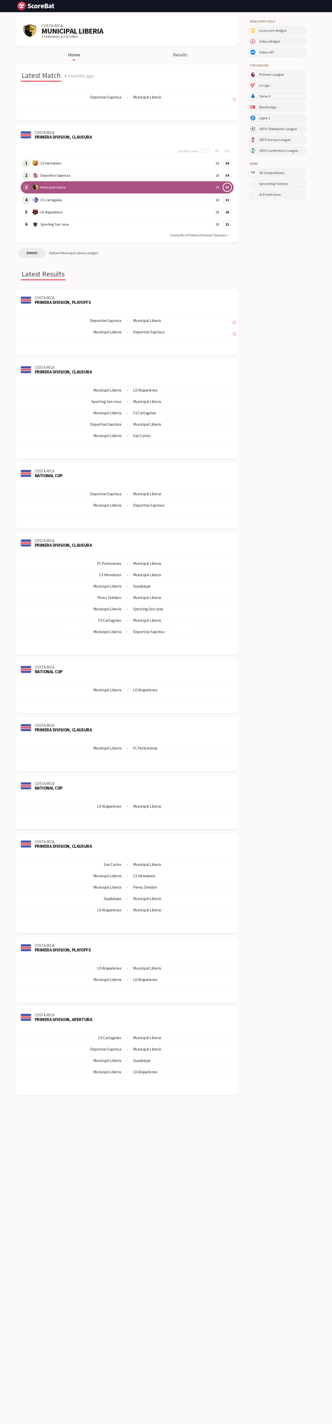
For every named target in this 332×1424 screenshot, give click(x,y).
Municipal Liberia (53, 187)
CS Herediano (50, 163)
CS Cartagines (51, 200)
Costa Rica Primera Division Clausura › (199, 235)
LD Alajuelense (51, 212)
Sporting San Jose (54, 224)
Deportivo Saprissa (55, 175)
